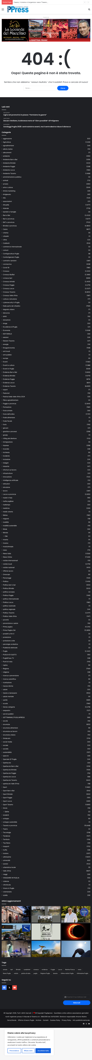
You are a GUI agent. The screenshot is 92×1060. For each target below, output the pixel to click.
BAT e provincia (8, 222)
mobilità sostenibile (10, 526)
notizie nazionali (8, 567)
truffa (5, 850)
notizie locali (7, 564)
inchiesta (6, 452)
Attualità (6, 205)
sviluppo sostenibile (10, 822)
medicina (6, 508)
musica (5, 543)
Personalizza (14, 1051)
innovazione (7, 477)
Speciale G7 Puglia (9, 759)
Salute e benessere (10, 693)
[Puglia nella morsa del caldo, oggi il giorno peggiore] (75, 949)
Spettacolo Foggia (9, 773)
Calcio (5, 229)
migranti (6, 519)
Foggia (53, 969)
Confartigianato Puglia (11, 257)
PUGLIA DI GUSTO (9, 655)
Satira (7, 812)
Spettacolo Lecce (9, 777)
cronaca (36, 969)
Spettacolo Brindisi (9, 770)
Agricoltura (7, 142)
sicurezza (6, 724)
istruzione (6, 487)
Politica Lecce (8, 602)
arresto (5, 184)
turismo (5, 853)
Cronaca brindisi (9, 281)
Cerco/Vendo (11, 1020)
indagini (6, 463)
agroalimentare (8, 145)
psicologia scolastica (10, 644)
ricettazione (7, 682)
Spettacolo (7, 763)
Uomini (5, 864)
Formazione (7, 407)
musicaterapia (8, 546)
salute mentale (8, 696)
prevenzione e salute (10, 623)
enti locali (6, 351)
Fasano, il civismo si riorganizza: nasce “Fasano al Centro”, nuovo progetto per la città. (44, 2)
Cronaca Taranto (9, 292)
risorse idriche (8, 686)
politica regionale (9, 609)
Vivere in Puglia (8, 888)
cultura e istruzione (10, 299)
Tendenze (6, 836)
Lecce (60, 969)
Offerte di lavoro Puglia (26, 1020)
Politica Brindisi (8, 588)
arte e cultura (8, 187)
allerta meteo (8, 149)
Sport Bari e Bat (8, 791)
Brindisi (18, 969)
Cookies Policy (55, 1020)
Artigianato (7, 194)
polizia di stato (25, 973)
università (6, 860)
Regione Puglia (45, 973)
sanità (5, 700)
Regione (6, 668)
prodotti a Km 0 (8, 634)
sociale (5, 745)
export (5, 390)
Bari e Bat (6, 215)
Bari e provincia (8, 219)
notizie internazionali (10, 560)
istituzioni (6, 484)
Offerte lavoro (8, 571)
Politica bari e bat (9, 585)
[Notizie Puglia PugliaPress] (18, 9)
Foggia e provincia (9, 403)
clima (5, 240)
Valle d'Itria (7, 871)
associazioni (7, 201)
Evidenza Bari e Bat (10, 372)
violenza (6, 881)
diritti (5, 316)
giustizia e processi (10, 431)
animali (5, 180)
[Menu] (3, 10)
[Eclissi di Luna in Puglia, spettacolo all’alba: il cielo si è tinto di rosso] (75, 931)
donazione (6, 320)
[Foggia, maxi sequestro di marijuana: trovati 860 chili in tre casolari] (46, 914)
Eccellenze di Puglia (10, 327)
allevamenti (7, 152)
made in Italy (7, 498)
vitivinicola (7, 885)
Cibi (6, 536)
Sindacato (6, 738)
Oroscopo (6, 574)
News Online (7, 557)
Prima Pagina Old (9, 630)
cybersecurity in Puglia (11, 302)
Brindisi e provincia (10, 226)
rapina (5, 665)
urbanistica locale (9, 867)
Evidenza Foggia (9, 379)
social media (7, 742)
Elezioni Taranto (8, 341)
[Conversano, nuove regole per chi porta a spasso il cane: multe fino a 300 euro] (46, 931)
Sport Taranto (8, 804)
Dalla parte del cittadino (11, 306)
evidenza (45, 969)
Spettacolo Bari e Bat (10, 766)
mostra (5, 539)
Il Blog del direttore (10, 438)
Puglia (5, 651)
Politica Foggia (8, 595)
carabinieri (27, 969)
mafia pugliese (8, 501)
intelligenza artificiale (10, 480)
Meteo (5, 515)
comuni (5, 250)
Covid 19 (6, 267)
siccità (5, 721)
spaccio (6, 756)
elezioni (5, 337)
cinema (5, 233)
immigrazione (8, 442)
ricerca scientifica (9, 679)
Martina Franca (70, 969)
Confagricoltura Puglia (11, 254)
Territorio (6, 839)
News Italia (7, 553)
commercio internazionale (12, 247)
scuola (5, 703)
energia (5, 344)
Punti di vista (7, 661)
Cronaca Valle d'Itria (10, 295)
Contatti (45, 1020)
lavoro (5, 491)
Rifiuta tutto (28, 1051)
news (5, 550)
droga (5, 323)
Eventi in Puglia (8, 369)
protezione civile (9, 641)
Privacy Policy (66, 1020)
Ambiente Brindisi (9, 163)
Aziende (6, 208)
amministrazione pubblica (12, 177)
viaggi (5, 874)
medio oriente (8, 512)
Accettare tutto (43, 1051)
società (5, 749)
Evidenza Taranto (9, 386)
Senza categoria (9, 707)
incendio (6, 449)
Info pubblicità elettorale (81, 1020)
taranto (55, 973)
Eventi (5, 362)
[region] (29, 1042)
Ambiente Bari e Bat (10, 159)
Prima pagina (7, 627)
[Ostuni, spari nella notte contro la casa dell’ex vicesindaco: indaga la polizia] (16, 949)
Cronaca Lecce (8, 288)
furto (5, 424)
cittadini (6, 236)
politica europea (9, 592)
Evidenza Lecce (8, 383)
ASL (4, 198)
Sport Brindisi (8, 794)
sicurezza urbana (9, 735)
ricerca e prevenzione (11, 675)
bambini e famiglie (9, 212)
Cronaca (6, 271)
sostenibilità (7, 752)
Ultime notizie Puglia (67, 973)
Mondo (5, 532)
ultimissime (7, 857)
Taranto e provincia (10, 825)
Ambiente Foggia (9, 166)
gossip (5, 435)
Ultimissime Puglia (82, 973)
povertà (6, 620)
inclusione (6, 459)
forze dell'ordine (8, 414)
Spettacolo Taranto (10, 780)
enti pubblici (7, 355)
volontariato (7, 892)
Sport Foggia (7, 797)
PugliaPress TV (8, 658)
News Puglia (7, 973)
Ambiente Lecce (9, 170)
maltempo (6, 505)
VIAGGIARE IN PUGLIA (11, 878)
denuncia (6, 313)
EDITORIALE (7, 334)
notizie (16, 973)
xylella (5, 895)
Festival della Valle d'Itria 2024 (14, 397)
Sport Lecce (7, 801)
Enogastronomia (9, 348)
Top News (6, 843)
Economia (6, 330)
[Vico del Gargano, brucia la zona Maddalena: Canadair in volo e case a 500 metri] (46, 949)
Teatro (5, 829)
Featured (6, 393)
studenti (6, 815)
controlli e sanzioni (9, 261)
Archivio (38, 1020)
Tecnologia (7, 832)
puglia (35, 973)
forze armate (7, 410)
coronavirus (7, 264)
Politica (5, 581)
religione (6, 672)
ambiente (6, 156)
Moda (5, 529)
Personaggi (7, 578)
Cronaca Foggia (8, 285)
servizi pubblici (8, 714)
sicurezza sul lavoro (10, 731)
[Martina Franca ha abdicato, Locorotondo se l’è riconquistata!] (16, 914)
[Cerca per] (89, 10)
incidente (6, 456)
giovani (5, 428)
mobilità (6, 522)
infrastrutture (8, 473)
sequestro (6, 710)
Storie (5, 808)
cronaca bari (7, 278)
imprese (6, 445)
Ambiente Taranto (9, 173)
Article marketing (9, 191)
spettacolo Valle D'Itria (11, 784)
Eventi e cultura (8, 365)
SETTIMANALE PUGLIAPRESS (14, 717)
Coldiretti (6, 243)
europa (5, 358)
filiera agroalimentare (10, 400)
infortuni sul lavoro (9, 470)
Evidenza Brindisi (9, 376)
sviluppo (6, 818)
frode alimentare (9, 417)
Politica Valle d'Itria (10, 616)
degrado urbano (8, 309)
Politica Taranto (8, 613)
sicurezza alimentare (10, 728)
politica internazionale (11, 599)
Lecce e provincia (9, 494)
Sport (5, 787)
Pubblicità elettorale (10, 648)
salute (5, 689)
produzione (7, 637)
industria (6, 466)
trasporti (6, 846)
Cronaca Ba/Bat (9, 274)
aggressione (7, 138)
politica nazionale (9, 606)
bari (11, 969)
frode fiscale (7, 421)
